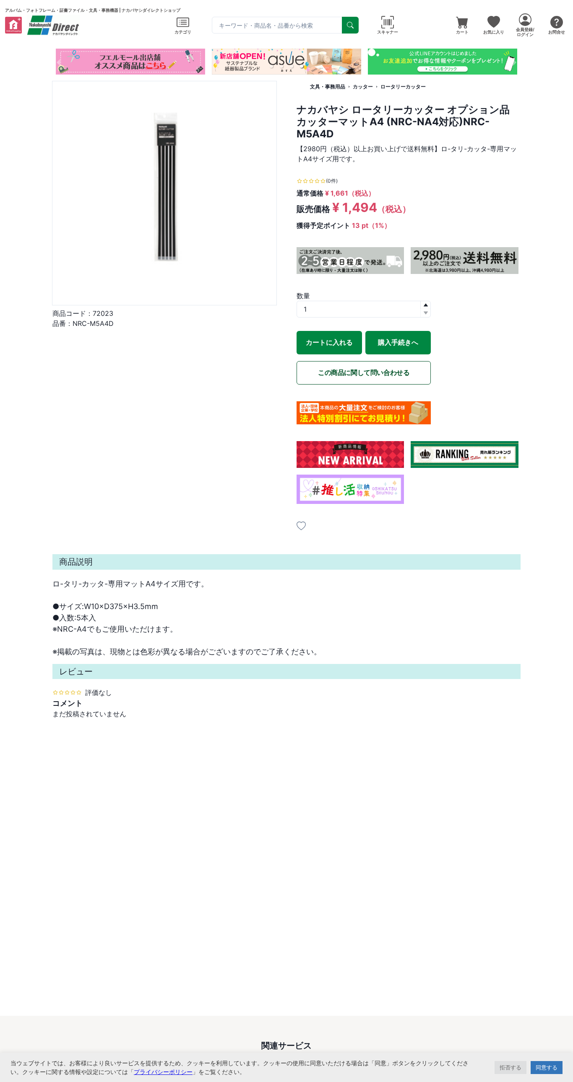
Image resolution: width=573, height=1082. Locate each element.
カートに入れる (329, 342)
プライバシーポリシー (163, 1071)
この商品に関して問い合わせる (363, 372)
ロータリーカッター (403, 86)
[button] (271, 66)
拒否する (510, 1067)
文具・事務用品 (327, 86)
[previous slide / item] (58, 62)
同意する (546, 1067)
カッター (363, 86)
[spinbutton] (364, 309)
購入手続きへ (398, 342)
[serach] (350, 25)
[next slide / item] (515, 62)
